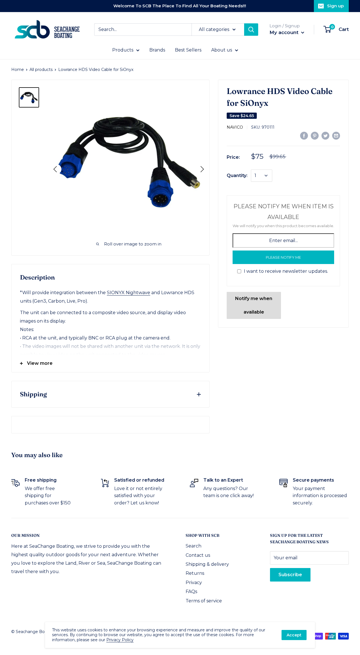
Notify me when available (253, 305)
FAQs (191, 591)
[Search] (251, 29)
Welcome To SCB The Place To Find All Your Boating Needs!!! (179, 5)
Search (193, 546)
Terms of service (204, 600)
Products (122, 50)
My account (284, 32)
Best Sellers (188, 50)
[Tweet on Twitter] (325, 135)
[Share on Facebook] (304, 135)
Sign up (335, 5)
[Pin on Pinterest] (315, 135)
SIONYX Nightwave (128, 292)
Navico (235, 127)
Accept (294, 635)
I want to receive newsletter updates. (286, 271)
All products (41, 69)
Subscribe (290, 574)
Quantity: (237, 175)
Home (17, 69)
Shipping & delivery (207, 564)
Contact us (198, 555)
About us (221, 50)
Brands (157, 50)
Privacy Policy (120, 639)
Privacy (194, 582)
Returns (195, 573)
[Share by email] (336, 135)
